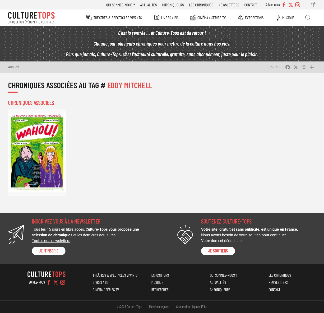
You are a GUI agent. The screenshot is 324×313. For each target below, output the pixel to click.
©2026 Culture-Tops (129, 306)
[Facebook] (49, 282)
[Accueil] (31, 17)
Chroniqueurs (173, 4)
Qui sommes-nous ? (120, 4)
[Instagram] (62, 282)
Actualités (148, 4)
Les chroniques (201, 4)
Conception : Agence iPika (191, 306)
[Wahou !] (37, 152)
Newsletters (228, 4)
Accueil (13, 67)
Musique (288, 17)
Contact (250, 4)
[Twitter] (56, 282)
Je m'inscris (48, 250)
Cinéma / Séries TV (211, 17)
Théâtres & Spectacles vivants (117, 17)
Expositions (254, 17)
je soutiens (218, 250)
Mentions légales (159, 306)
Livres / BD (169, 17)
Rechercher (308, 17)
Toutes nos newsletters (51, 240)
